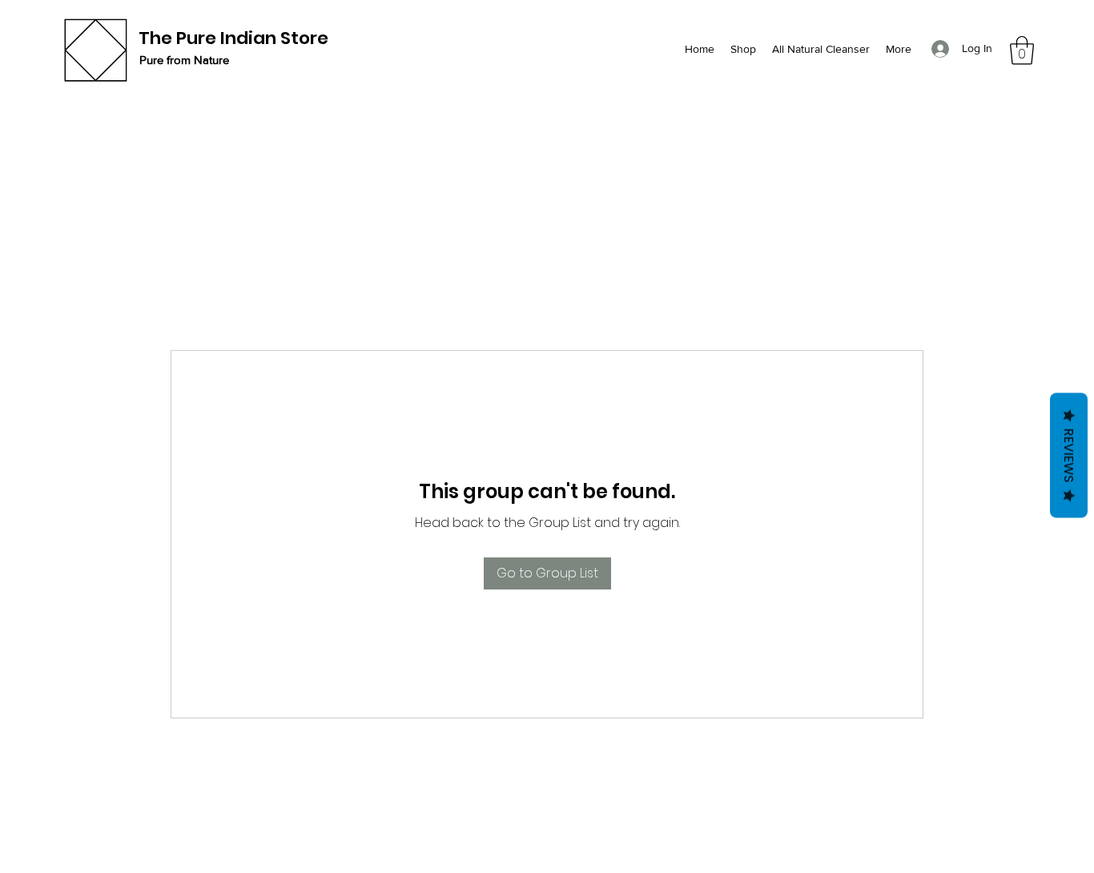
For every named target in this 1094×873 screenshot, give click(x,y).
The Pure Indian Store (233, 38)
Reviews (1069, 455)
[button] (1022, 50)
